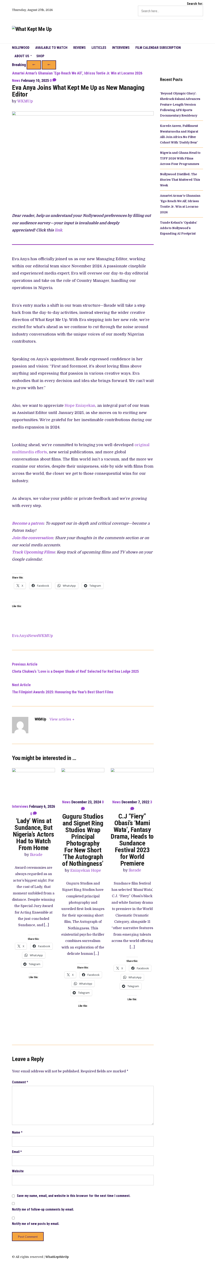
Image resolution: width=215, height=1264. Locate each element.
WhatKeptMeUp (57, 1257)
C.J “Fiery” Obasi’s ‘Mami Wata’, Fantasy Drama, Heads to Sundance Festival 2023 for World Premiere (132, 839)
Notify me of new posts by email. (35, 1224)
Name (17, 1132)
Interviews (121, 48)
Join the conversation (32, 538)
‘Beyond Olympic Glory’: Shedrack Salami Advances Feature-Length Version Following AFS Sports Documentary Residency (180, 104)
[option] (107, 73)
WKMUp (25, 101)
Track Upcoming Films (33, 552)
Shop (40, 56)
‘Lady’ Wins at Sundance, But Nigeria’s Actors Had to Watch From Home (33, 834)
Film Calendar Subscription (158, 48)
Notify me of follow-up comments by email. (43, 1209)
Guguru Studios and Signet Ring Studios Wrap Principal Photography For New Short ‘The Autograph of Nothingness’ (83, 839)
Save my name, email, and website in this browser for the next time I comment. (73, 1196)
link (58, 230)
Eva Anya (20, 636)
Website (18, 1171)
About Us (21, 56)
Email (17, 1152)
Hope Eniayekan (80, 405)
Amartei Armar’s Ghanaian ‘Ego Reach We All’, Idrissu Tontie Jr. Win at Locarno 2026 (77, 73)
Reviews (79, 48)
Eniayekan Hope (85, 870)
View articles (61, 719)
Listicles (99, 48)
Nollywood (20, 48)
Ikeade (36, 855)
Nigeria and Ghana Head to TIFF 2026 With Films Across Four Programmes (180, 158)
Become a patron (27, 523)
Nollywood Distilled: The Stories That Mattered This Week (180, 179)
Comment (20, 1082)
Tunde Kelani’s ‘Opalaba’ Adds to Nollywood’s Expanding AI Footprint (178, 228)
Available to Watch (51, 48)
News (16, 80)
